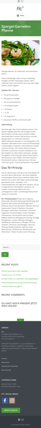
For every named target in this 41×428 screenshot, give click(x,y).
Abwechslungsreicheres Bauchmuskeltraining (19, 282)
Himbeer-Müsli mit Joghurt (11, 286)
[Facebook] (19, 1)
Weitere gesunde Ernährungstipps (14, 271)
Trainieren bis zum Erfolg (11, 275)
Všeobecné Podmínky (9, 366)
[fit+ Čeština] (20, 8)
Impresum (5, 362)
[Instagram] (22, 1)
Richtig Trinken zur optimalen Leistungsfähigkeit (20, 279)
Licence (4, 358)
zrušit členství (10, 410)
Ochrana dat (6, 370)
